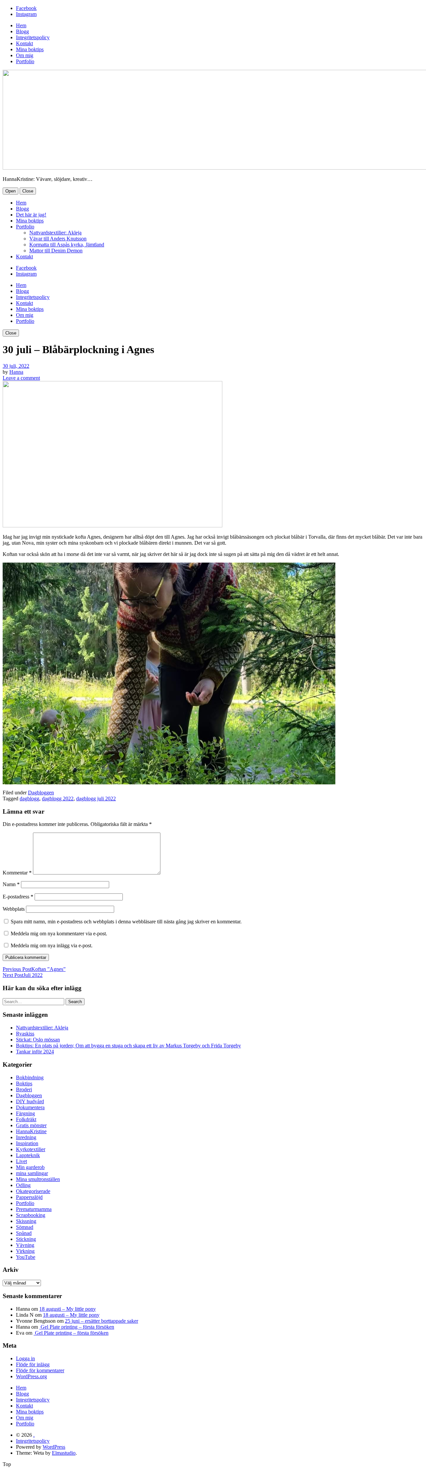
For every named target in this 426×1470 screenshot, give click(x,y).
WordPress (54, 1447)
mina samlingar (32, 1173)
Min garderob (30, 1167)
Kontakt (24, 43)
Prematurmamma (34, 1209)
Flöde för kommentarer (40, 1370)
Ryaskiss (25, 1033)
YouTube (25, 1257)
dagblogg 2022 (58, 798)
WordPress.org (31, 1376)
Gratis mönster (31, 1125)
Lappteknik (28, 1155)
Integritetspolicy (33, 37)
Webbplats (14, 909)
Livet (21, 1161)
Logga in (25, 1358)
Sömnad (24, 1227)
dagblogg (29, 798)
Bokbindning (30, 1077)
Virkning (25, 1251)
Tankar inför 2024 (35, 1051)
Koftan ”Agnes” (34, 969)
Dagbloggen (41, 792)
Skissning (26, 1221)
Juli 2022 (23, 975)
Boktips (24, 1083)
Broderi (24, 1089)
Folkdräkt (26, 1119)
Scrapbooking (30, 1215)
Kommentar (17, 872)
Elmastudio (64, 1453)
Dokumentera (30, 1107)
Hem (21, 25)
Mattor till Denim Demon (56, 250)
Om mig (24, 55)
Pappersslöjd (29, 1197)
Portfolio (25, 61)
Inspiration (27, 1143)
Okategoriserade (33, 1191)
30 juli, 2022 (16, 366)
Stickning (26, 1239)
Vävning (25, 1245)
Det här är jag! (31, 214)
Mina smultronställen (38, 1179)
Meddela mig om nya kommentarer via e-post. (59, 933)
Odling (23, 1185)
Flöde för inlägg (33, 1364)
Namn (11, 884)
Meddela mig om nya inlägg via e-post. (52, 945)
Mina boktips (30, 49)
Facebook (26, 8)
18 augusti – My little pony (67, 1309)
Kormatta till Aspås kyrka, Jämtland (66, 244)
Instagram (26, 14)
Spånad (24, 1233)
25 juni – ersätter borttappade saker (101, 1321)
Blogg (22, 31)
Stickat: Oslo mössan (38, 1039)
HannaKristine (31, 1131)
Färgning (25, 1113)
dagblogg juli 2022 (96, 798)
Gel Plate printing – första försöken (76, 1327)
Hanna (16, 372)
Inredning (26, 1137)
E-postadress (18, 896)
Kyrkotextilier (30, 1149)
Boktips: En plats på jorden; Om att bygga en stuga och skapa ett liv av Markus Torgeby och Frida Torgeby (128, 1045)
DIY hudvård (30, 1101)
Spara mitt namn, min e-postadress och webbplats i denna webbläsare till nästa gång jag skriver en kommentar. (126, 921)
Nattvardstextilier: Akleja (55, 232)
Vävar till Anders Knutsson (58, 238)
